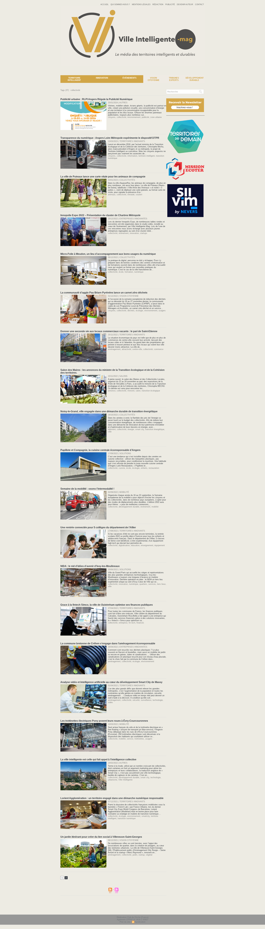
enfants (144, 468)
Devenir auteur (185, 4)
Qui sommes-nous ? (120, 4)
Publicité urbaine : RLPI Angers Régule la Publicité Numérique (96, 99)
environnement (133, 117)
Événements (129, 78)
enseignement (147, 545)
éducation (135, 545)
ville (109, 432)
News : (3, 73)
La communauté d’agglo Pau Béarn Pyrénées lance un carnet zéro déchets (103, 292)
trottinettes (139, 739)
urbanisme (112, 780)
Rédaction (158, 4)
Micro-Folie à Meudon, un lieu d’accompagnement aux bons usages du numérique (108, 254)
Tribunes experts (174, 79)
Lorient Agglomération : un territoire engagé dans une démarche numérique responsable (111, 798)
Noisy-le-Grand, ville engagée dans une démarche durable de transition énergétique (108, 411)
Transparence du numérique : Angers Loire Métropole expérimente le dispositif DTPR (109, 138)
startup (141, 855)
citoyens (111, 117)
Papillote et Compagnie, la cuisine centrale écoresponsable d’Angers (100, 450)
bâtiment (112, 429)
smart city (139, 429)
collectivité (121, 117)
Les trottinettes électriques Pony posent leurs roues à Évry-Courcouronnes (104, 721)
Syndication (140, 922)
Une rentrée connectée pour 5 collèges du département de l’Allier (98, 527)
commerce (158, 349)
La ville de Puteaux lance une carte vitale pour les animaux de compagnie (102, 176)
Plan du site (125, 922)
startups (143, 233)
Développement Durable (195, 79)
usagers (162, 310)
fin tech (132, 623)
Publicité (170, 4)
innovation (134, 233)
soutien (139, 194)
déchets (130, 310)
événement (124, 233)
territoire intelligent (146, 156)
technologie (158, 700)
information (132, 156)
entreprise (123, 623)
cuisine (122, 468)
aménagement (114, 349)
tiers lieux (161, 584)
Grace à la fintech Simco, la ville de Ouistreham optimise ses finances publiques (106, 604)
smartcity (146, 816)
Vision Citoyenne (153, 79)
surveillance (146, 700)
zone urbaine (156, 117)
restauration (154, 468)
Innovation (102, 78)
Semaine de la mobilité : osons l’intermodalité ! (87, 488)
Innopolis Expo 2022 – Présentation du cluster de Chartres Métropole (100, 215)
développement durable (129, 507)
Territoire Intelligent (74, 79)
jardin (134, 855)
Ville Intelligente (125, 780)
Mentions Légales (141, 4)
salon (138, 391)
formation (129, 272)
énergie (131, 429)
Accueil (104, 4)
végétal (149, 855)
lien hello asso (195, 910)
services (152, 584)
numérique (138, 272)
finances (140, 623)
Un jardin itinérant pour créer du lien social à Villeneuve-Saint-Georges (101, 837)
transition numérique (127, 818)
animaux (111, 194)
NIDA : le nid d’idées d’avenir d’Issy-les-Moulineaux (90, 566)
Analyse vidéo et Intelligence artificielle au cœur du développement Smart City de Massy (111, 682)
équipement (159, 545)
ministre (130, 391)
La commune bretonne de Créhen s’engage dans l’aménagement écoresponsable (107, 643)
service (130, 739)
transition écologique (151, 391)
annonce (111, 391)
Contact (199, 4)
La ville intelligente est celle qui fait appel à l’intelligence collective (98, 759)
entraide (130, 194)
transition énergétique (154, 429)
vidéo (110, 702)
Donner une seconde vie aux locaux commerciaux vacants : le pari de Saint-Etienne (108, 331)
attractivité (126, 349)
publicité (145, 117)
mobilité (155, 507)
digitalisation (124, 545)
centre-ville (137, 349)
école (121, 272)
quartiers (143, 584)
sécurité (136, 700)
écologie (139, 310)
